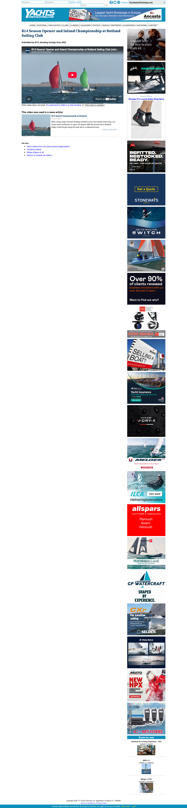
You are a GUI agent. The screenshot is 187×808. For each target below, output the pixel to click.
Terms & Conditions (88, 803)
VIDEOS (105, 25)
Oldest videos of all (35, 152)
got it (134, 806)
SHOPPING (142, 25)
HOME (32, 25)
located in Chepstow (146, 761)
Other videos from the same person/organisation (48, 146)
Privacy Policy (101, 803)
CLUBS (65, 25)
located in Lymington (146, 780)
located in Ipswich (146, 742)
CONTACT (153, 25)
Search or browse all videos (39, 155)
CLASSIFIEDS (129, 25)
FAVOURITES (54, 25)
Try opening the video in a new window (63, 104)
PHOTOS (96, 25)
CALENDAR (85, 25)
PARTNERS (116, 25)
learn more (125, 806)
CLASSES (74, 25)
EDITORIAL (42, 25)
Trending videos (34, 149)
